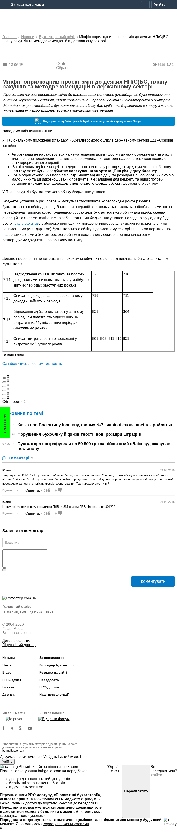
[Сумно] (4, 390)
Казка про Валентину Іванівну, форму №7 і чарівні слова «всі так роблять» (95, 425)
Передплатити (136, 791)
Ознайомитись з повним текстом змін (34, 364)
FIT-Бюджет (11, 680)
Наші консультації (54, 694)
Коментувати (153, 581)
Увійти (7, 762)
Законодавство (52, 657)
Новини (8, 657)
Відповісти (10, 490)
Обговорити (14, 402)
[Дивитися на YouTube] (32, 728)
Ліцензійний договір (19, 645)
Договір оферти (15, 641)
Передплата (49, 680)
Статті (7, 665)
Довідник (9, 694)
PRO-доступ (49, 687)
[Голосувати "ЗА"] (48, 490)
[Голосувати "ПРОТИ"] (60, 490)
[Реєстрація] (145, 4)
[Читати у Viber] (23, 728)
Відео (7, 672)
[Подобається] (4, 378)
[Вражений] (4, 386)
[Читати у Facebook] (6, 728)
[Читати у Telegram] (14, 728)
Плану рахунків (26, 223)
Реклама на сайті (53, 672)
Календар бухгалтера (56, 665)
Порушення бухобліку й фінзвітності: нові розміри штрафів (79, 434)
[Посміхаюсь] (4, 382)
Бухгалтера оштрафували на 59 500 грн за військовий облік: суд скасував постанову (94, 446)
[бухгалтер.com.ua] (89, 15)
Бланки (8, 687)
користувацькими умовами (23, 816)
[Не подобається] (4, 398)
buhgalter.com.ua (13, 750)
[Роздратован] (4, 394)
